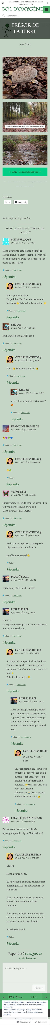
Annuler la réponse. (27, 958)
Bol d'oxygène (22, 9)
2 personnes (26, 737)
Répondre (9, 276)
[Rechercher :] (18, 15)
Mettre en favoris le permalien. (16, 218)
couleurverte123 (28, 284)
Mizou (16, 325)
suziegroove (33, 953)
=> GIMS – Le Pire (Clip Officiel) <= (25, 172)
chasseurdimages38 (26, 818)
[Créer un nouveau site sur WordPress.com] (25, 3)
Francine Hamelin (25, 426)
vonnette (18, 492)
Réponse (38, 988)
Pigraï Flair (20, 577)
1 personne (17, 270)
